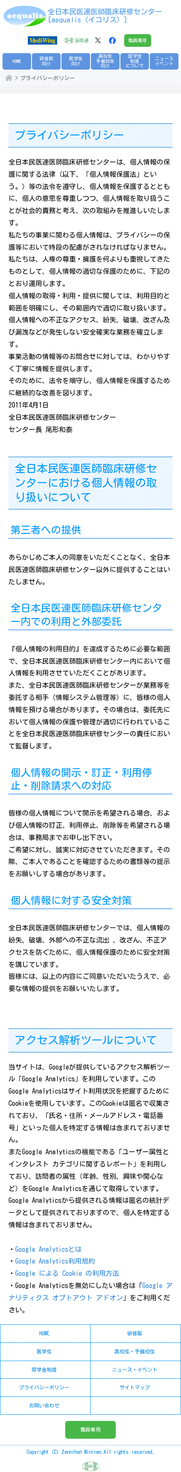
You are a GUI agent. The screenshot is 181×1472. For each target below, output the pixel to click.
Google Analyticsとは (48, 1249)
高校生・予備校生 (134, 1351)
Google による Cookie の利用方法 (67, 1273)
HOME (17, 61)
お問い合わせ (44, 1405)
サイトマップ (135, 1387)
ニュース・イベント (134, 1369)
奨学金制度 (44, 1369)
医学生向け (76, 61)
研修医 (134, 1333)
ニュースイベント (164, 61)
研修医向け (46, 61)
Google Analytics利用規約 (55, 1261)
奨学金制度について (134, 61)
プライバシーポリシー (44, 1387)
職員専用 (137, 40)
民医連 (82, 40)
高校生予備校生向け (105, 61)
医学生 (44, 1351)
